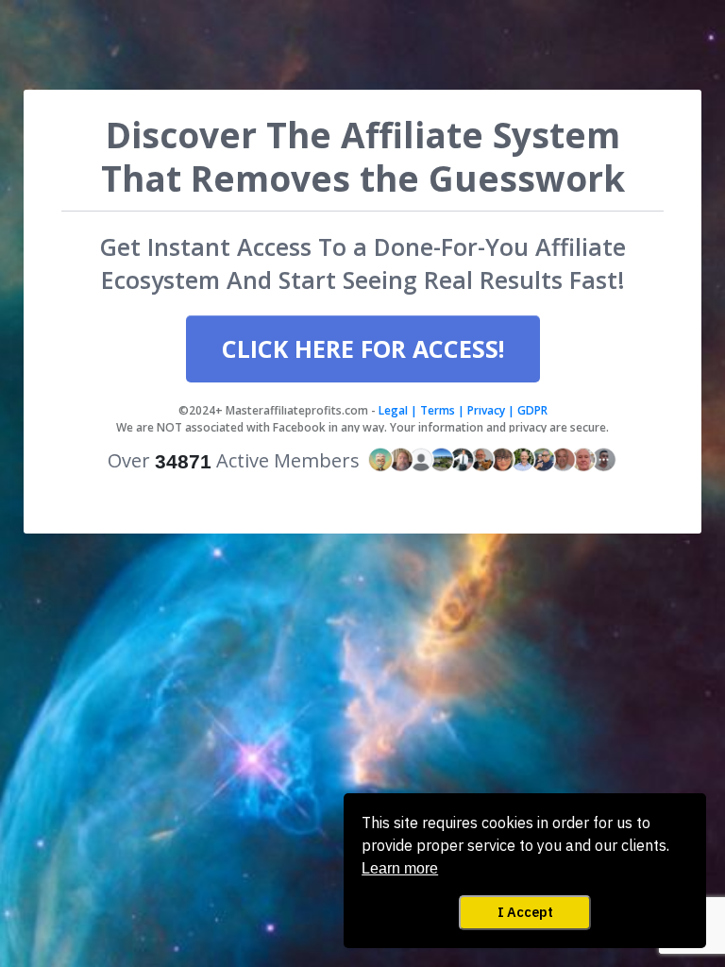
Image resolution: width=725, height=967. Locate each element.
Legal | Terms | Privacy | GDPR (462, 410)
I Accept (525, 912)
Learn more (400, 868)
